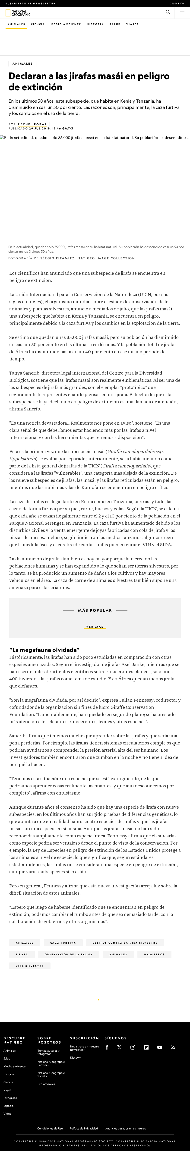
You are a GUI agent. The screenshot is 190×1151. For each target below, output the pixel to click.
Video (7, 1113)
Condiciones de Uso (50, 1128)
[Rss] (174, 1049)
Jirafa (22, 954)
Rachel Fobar (32, 124)
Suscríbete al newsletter (31, 3)
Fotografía (10, 1098)
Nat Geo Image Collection (106, 258)
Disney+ (177, 3)
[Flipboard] (148, 1049)
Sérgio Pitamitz (58, 258)
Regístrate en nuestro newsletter (84, 1048)
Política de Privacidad (84, 1128)
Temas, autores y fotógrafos (49, 1052)
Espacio (8, 1105)
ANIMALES (118, 954)
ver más (95, 626)
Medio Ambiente (66, 24)
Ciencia (38, 24)
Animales (16, 24)
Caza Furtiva (63, 942)
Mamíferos (154, 954)
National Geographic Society (51, 1074)
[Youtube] (161, 1049)
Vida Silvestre (30, 966)
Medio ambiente (14, 1066)
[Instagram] (134, 1049)
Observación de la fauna (69, 954)
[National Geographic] (8, 12)
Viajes (132, 24)
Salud (115, 24)
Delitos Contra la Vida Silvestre (125, 942)
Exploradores (46, 1084)
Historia (95, 24)
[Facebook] (108, 1049)
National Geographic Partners (51, 1063)
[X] (121, 1049)
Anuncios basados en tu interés (125, 1128)
